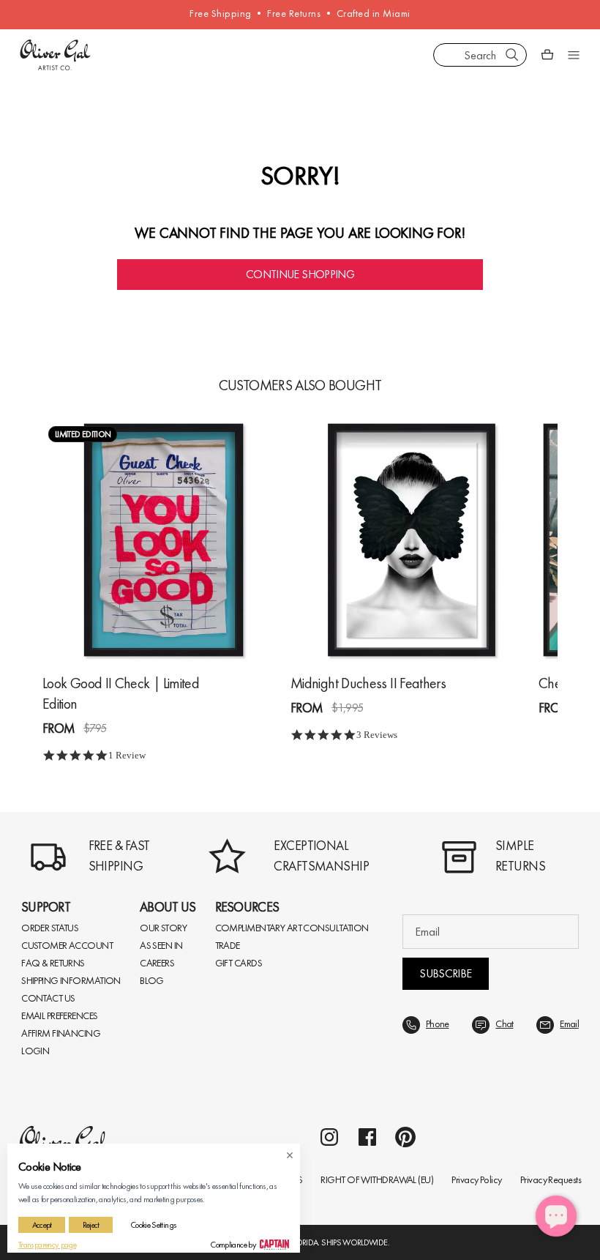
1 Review (127, 755)
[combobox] (480, 55)
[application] (556, 1216)
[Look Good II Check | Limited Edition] (163, 540)
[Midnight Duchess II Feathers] (411, 540)
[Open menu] (573, 55)
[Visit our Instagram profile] (329, 1137)
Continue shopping (300, 274)
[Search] (512, 55)
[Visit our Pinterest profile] (405, 1137)
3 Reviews (376, 734)
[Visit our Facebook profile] (367, 1137)
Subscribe (445, 973)
